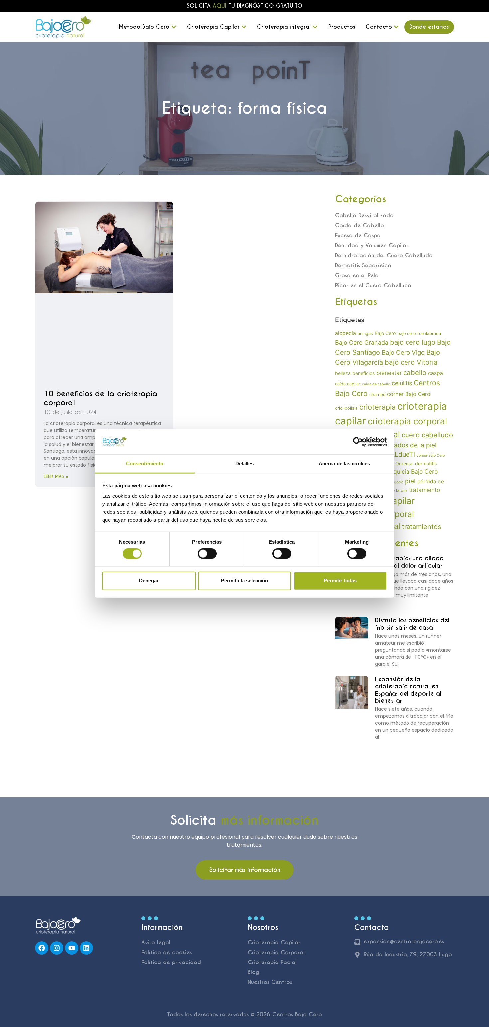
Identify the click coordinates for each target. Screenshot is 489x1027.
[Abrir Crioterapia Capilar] (243, 27)
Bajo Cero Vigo (403, 352)
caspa (435, 373)
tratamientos (421, 527)
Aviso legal (155, 942)
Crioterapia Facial (272, 962)
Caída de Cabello (359, 225)
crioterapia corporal (407, 421)
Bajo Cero (385, 333)
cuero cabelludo (427, 435)
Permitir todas (340, 580)
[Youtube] (71, 948)
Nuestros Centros (270, 982)
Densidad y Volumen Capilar (371, 245)
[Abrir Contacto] (396, 27)
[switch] (207, 553)
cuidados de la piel (408, 445)
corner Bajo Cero (408, 394)
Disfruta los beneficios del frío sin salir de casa (412, 623)
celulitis (402, 383)
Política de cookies (166, 952)
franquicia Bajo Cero (410, 471)
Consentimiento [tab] (144, 463)
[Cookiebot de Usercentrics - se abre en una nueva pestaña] (358, 442)
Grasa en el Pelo (357, 275)
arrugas (365, 333)
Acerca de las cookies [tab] (344, 463)
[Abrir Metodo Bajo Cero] (173, 27)
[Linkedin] (86, 948)
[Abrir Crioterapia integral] (315, 27)
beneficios (363, 373)
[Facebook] (41, 948)
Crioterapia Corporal (276, 952)
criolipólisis (346, 408)
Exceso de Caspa (358, 235)
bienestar (389, 372)
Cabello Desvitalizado (364, 215)
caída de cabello (376, 384)
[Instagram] (56, 948)
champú (377, 394)
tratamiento (424, 489)
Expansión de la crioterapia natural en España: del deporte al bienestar (408, 690)
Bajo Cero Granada (361, 342)
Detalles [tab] (244, 463)
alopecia (345, 333)
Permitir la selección (244, 580)
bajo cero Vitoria (411, 362)
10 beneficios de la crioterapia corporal (100, 398)
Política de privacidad (171, 962)
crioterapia (377, 407)
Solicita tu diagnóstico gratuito (244, 5)
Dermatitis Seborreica (363, 265)
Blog (253, 972)
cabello (414, 372)
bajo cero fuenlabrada (419, 333)
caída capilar (347, 383)
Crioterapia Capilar (274, 942)
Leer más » (56, 476)
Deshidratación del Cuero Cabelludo (384, 255)
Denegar (149, 580)
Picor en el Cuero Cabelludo (373, 285)
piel (410, 481)
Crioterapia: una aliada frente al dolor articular (409, 561)
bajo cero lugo (412, 342)
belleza (343, 373)
